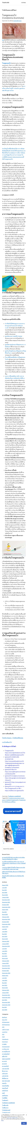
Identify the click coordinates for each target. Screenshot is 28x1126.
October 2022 (5, 970)
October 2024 (5, 922)
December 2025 (6, 900)
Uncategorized (5, 1046)
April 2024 (4, 936)
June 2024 (4, 931)
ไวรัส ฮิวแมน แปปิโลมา (10, 802)
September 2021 (6, 997)
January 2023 (5, 963)
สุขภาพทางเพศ (6, 1081)
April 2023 (4, 956)
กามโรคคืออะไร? (7, 742)
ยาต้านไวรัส (5, 1076)
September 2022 (6, 973)
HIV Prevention (6, 1024)
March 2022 (5, 987)
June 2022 (4, 980)
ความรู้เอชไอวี (5, 1054)
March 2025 (5, 914)
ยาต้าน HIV (5, 1073)
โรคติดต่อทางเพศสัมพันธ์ (14, 796)
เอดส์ (3, 1093)
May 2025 (4, 912)
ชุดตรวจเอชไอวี (6, 1059)
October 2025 (5, 904)
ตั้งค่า (2, 1120)
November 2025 (6, 902)
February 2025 (5, 917)
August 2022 (5, 975)
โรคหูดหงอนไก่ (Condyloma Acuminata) (13, 16)
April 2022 (4, 985)
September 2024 (6, 924)
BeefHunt (4, 1017)
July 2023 (4, 948)
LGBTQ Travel (5, 1029)
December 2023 (6, 946)
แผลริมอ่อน (5, 1095)
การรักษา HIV (5, 1049)
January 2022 (5, 992)
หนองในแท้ (5, 1088)
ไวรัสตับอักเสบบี (6, 1112)
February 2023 (5, 961)
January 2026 (5, 897)
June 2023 (4, 951)
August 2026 (5, 885)
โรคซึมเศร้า (5, 1100)
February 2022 (5, 990)
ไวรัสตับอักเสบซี (6, 1110)
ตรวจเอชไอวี (5, 1066)
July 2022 (4, 978)
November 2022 (6, 968)
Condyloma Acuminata (14, 798)
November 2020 (6, 1002)
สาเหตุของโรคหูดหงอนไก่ (12, 800)
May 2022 (4, 983)
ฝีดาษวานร (5, 1071)
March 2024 (5, 939)
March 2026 (5, 895)
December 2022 (6, 965)
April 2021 (4, 1000)
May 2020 (4, 1007)
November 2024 (6, 919)
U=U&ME (4, 1044)
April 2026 (4, 892)
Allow (24, 1123)
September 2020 (6, 1005)
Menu (24, 2)
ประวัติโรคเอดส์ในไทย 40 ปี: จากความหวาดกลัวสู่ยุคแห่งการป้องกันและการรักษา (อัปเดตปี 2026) (13, 863)
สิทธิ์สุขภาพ (5, 1078)
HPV (3, 1027)
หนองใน (4, 1083)
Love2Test (4, 1032)
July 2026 (4, 887)
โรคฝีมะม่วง (5, 1107)
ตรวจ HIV (4, 1061)
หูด (3, 40)
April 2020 (4, 1009)
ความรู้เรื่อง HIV (6, 1051)
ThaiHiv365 (5, 2)
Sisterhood (5, 1041)
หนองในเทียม (5, 1085)
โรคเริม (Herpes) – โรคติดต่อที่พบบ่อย (12, 738)
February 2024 (5, 941)
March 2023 (5, 958)
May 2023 (4, 953)
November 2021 (6, 995)
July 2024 (4, 929)
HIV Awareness (5, 1022)
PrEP (3, 1037)
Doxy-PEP (4, 1019)
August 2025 (5, 909)
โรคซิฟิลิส (4, 1098)
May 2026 (4, 890)
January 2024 (5, 943)
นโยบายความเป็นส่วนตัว (12, 1117)
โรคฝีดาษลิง (5, 1105)
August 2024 (5, 926)
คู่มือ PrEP (4, 1056)
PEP (3, 1034)
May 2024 (4, 934)
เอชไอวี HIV (5, 1090)
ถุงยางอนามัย (5, 1068)
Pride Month (5, 1039)
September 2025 (6, 907)
